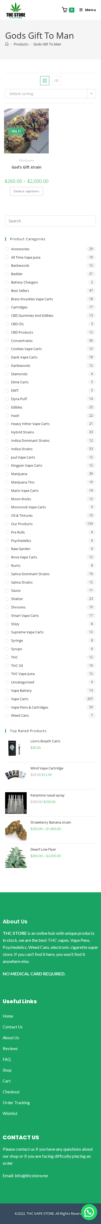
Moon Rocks (21, 498)
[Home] (7, 44)
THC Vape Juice (23, 673)
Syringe (17, 640)
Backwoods (20, 265)
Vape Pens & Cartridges (29, 707)
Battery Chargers (24, 282)
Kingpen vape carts (26, 465)
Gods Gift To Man (47, 44)
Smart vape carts (25, 615)
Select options (26, 191)
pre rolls (18, 532)
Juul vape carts (23, 457)
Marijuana (26, 160)
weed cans (20, 715)
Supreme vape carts (27, 632)
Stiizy (15, 623)
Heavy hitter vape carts (30, 423)
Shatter (17, 598)
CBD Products (22, 332)
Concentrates (22, 340)
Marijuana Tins (22, 482)
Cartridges (19, 307)
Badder (17, 273)
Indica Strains (22, 448)
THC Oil (17, 665)
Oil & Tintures (22, 515)
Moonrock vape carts (28, 507)
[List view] (56, 80)
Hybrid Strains (22, 432)
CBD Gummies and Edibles (32, 315)
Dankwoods (20, 365)
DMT (15, 390)
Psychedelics (21, 540)
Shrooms (18, 607)
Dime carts (20, 382)
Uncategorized (22, 682)
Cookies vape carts (26, 348)
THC (14, 657)
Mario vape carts (25, 490)
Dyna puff (19, 398)
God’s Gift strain (26, 167)
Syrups (16, 648)
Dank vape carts (24, 357)
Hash (15, 415)
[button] (89, 1212)
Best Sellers (20, 290)
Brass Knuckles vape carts (32, 299)
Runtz (15, 565)
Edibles (16, 407)
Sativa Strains (22, 582)
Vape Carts (19, 698)
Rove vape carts (24, 557)
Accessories (20, 248)
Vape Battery (21, 690)
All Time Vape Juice (25, 257)
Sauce (15, 590)
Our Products (22, 523)
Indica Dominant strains (30, 440)
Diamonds (19, 373)
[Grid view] (44, 80)
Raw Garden (20, 548)
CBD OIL (17, 323)
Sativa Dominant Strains (30, 573)
